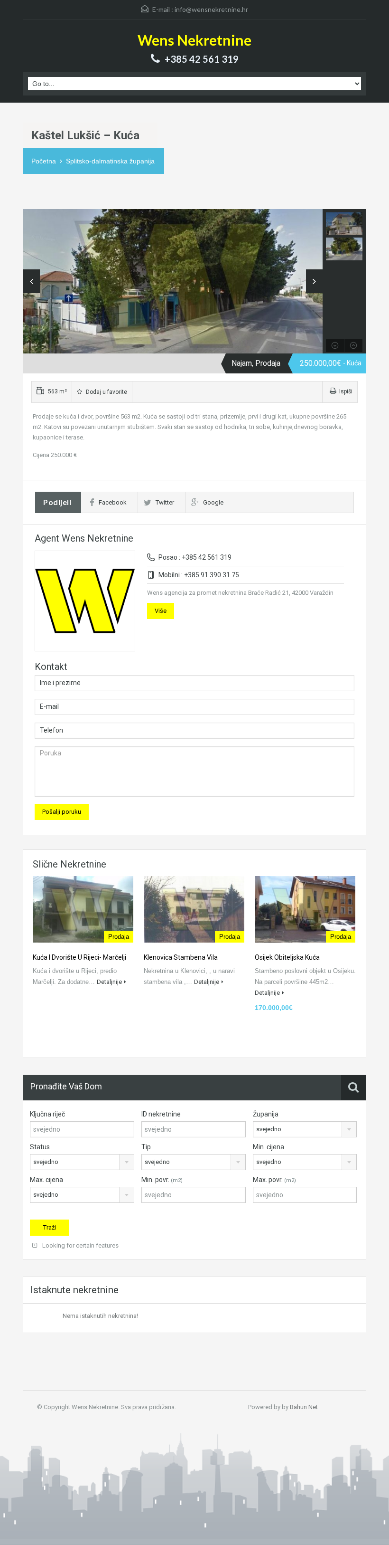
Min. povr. (162, 1179)
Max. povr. (274, 1179)
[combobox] (305, 1129)
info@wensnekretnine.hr (211, 9)
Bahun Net (304, 1407)
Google (213, 502)
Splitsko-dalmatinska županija (110, 161)
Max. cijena (46, 1179)
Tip (146, 1147)
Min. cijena (268, 1147)
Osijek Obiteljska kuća (287, 957)
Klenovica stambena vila (181, 957)
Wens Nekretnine (194, 39)
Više (161, 610)
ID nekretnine (161, 1114)
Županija (265, 1114)
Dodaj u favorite (105, 392)
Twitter (165, 502)
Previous (31, 281)
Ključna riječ (47, 1114)
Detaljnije (109, 981)
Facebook (113, 502)
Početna (43, 161)
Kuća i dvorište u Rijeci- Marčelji (79, 957)
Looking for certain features (80, 1245)
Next (314, 281)
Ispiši (345, 391)
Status (40, 1147)
